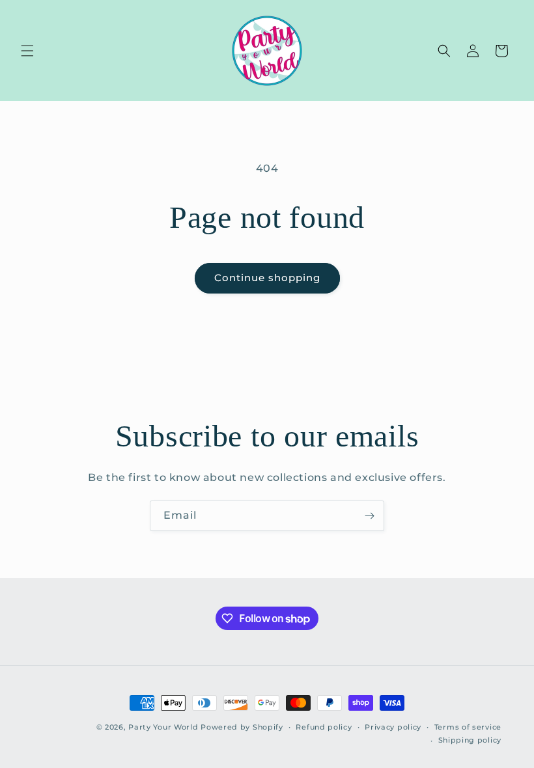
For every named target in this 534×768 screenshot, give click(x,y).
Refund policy (324, 727)
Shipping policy (470, 740)
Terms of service (467, 727)
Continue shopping (267, 277)
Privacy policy (393, 727)
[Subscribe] (369, 516)
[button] (27, 50)
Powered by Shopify (242, 727)
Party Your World (163, 727)
